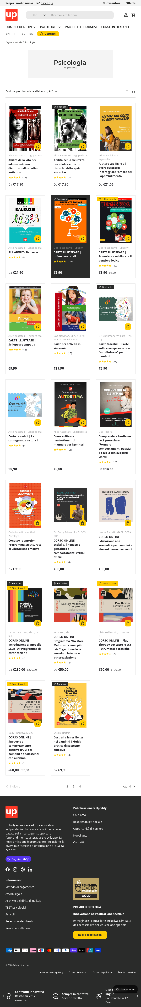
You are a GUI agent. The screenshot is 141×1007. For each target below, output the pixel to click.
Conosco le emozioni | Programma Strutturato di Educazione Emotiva (24, 545)
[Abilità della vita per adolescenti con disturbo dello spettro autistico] (25, 128)
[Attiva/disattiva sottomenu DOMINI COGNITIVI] (34, 27)
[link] (32, 786)
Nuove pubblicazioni (90, 934)
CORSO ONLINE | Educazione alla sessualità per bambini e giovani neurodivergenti (115, 543)
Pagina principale (14, 42)
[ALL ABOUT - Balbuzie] (25, 220)
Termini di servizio (126, 972)
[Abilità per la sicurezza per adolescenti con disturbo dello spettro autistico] (71, 128)
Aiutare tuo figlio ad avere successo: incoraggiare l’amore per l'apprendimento (115, 170)
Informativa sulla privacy (51, 972)
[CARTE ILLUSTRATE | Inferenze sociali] (71, 220)
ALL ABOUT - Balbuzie (23, 252)
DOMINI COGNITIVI (19, 27)
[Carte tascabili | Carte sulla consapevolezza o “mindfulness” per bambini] (116, 308)
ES (31, 33)
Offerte (130, 3)
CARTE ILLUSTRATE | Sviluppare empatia (22, 342)
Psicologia (30, 42)
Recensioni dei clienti (19, 921)
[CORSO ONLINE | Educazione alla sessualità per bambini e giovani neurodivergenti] (116, 505)
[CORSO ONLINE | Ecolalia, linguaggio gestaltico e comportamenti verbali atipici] (71, 505)
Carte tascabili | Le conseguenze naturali (23, 438)
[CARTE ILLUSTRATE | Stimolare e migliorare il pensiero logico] (116, 220)
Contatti (78, 842)
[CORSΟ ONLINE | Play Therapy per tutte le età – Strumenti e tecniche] (116, 605)
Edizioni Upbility (20, 965)
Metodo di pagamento (20, 887)
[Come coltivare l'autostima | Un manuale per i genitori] (71, 404)
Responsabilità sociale (87, 822)
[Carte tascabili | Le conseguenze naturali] (25, 404)
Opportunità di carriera (88, 829)
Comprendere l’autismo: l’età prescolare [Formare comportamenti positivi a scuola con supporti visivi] (115, 446)
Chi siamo (79, 815)
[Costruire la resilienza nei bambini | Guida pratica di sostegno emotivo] (71, 705)
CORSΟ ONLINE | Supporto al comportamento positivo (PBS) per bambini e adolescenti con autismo (23, 748)
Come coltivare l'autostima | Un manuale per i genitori (69, 440)
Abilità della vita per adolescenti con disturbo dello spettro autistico (23, 166)
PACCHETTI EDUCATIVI (81, 27)
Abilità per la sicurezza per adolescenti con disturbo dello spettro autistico (69, 166)
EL (23, 33)
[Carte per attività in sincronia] (71, 308)
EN (8, 33)
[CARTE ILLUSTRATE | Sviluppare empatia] (25, 308)
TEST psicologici (16, 907)
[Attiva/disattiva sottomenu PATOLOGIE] (59, 27)
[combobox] (70, 15)
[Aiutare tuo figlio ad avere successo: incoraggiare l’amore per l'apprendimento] (116, 128)
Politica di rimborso (78, 972)
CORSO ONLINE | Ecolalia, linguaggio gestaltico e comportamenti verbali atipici (69, 549)
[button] (133, 15)
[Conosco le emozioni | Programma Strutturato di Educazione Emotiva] (25, 505)
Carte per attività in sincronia (67, 346)
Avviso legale (14, 894)
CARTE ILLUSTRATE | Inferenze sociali (67, 254)
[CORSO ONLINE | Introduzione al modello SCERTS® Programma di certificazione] (25, 605)
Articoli (10, 914)
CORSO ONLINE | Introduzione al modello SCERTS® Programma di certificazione (24, 647)
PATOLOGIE (48, 27)
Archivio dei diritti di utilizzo (23, 901)
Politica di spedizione (102, 972)
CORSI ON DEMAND (115, 27)
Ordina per (13, 91)
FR (16, 33)
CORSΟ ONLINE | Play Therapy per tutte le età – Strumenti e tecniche (115, 645)
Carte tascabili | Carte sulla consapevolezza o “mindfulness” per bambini (114, 350)
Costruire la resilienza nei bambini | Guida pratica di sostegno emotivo (69, 744)
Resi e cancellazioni (18, 928)
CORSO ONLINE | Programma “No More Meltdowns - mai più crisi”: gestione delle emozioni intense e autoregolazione (69, 647)
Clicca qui (47, 3)
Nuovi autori (111, 3)
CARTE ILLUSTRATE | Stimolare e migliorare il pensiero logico (115, 256)
